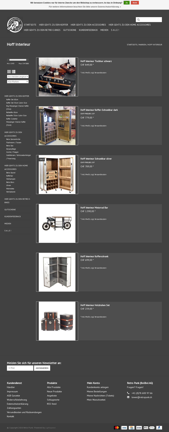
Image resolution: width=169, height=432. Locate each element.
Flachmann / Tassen (13, 142)
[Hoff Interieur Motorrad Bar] (57, 223)
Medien (104, 30)
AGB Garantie (13, 395)
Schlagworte (53, 399)
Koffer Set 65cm (12, 99)
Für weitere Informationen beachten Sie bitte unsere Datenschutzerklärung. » (85, 7)
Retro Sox (9, 145)
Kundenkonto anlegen (98, 387)
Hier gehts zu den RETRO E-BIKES (42, 30)
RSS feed (51, 403)
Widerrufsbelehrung (17, 399)
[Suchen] (138, 20)
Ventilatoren (10, 192)
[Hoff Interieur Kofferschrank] (57, 272)
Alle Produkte (54, 387)
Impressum (12, 391)
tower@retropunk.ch (142, 397)
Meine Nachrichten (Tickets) (100, 395)
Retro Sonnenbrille (13, 139)
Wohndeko (10, 188)
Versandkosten (100, 73)
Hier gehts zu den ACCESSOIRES (88, 24)
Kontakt (10, 416)
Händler (11, 387)
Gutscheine (69, 30)
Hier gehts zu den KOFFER (53, 24)
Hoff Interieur (155, 44)
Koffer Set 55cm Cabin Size (16, 103)
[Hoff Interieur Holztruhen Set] (57, 321)
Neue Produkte (54, 391)
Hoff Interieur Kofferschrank (94, 256)
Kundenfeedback (88, 30)
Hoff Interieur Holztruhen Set (95, 305)
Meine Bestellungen (97, 391)
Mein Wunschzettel (96, 399)
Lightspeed (50, 427)
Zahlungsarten (14, 407)
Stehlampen (10, 179)
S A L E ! (115, 30)
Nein (135, 3)
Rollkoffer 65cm (12, 112)
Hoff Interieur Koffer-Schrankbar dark (99, 109)
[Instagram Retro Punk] (159, 363)
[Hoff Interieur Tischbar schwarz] (57, 77)
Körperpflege (11, 149)
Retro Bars (10, 182)
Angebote (52, 395)
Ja (126, 3)
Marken (142, 44)
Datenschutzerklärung (17, 403)
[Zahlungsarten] (116, 427)
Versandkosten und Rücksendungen (24, 412)
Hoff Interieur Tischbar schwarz (96, 61)
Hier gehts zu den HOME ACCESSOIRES (130, 24)
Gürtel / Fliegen (12, 152)
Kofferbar (9, 176)
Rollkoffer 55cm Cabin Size (16, 115)
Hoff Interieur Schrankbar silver (96, 158)
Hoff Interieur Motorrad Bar (94, 207)
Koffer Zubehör (11, 119)
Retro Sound (10, 173)
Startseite (30, 24)
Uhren (8, 185)
